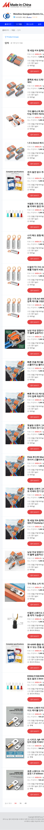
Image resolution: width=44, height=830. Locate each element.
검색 (39, 24)
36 (20, 803)
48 (26, 803)
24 (15, 803)
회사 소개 (29, 24)
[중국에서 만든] (17, 4)
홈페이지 (8, 24)
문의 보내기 (34, 71)
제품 (20, 24)
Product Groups (13, 37)
